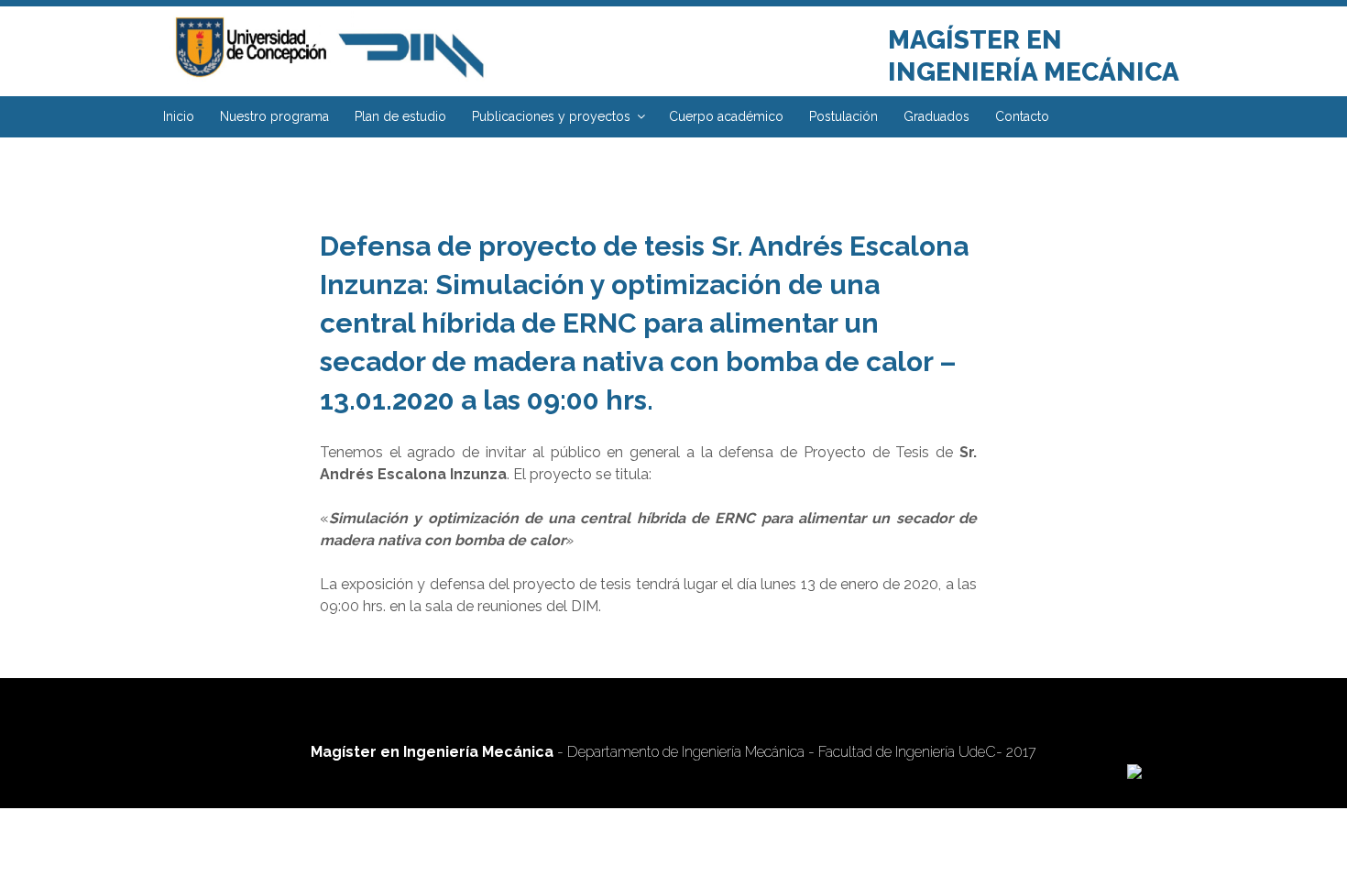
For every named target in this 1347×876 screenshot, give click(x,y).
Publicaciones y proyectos (551, 116)
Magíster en (975, 40)
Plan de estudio (400, 116)
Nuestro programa (274, 116)
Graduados (936, 116)
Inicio (178, 116)
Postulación (843, 116)
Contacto (1022, 116)
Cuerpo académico (726, 116)
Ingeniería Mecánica (1033, 72)
